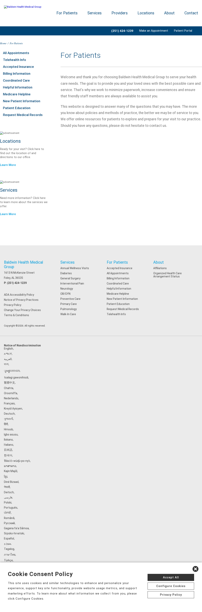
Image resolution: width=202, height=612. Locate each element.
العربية (8, 359)
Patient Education (16, 108)
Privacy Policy (12, 304)
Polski (7, 502)
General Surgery (70, 278)
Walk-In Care (68, 314)
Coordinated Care (16, 80)
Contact (191, 13)
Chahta (8, 388)
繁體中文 (9, 382)
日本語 (8, 449)
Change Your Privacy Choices (22, 310)
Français (9, 403)
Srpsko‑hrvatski (14, 533)
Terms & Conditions (16, 315)
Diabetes (66, 273)
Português (10, 507)
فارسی (8, 497)
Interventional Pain (72, 283)
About (169, 13)
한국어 (8, 455)
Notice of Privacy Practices (21, 299)
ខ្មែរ (5, 476)
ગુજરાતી (8, 418)
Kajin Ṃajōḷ (10, 471)
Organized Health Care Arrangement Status (167, 275)
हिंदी (6, 424)
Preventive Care (70, 298)
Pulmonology (68, 309)
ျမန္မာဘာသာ (12, 370)
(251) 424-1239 (17, 282)
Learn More (8, 165)
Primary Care (68, 304)
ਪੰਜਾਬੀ (7, 512)
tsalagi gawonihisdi (16, 377)
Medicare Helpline (17, 94)
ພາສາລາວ (10, 466)
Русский (9, 523)
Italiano (8, 444)
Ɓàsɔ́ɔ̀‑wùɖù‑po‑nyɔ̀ (17, 460)
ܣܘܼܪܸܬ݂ (7, 543)
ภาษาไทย (9, 554)
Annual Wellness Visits (74, 268)
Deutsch (9, 413)
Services (94, 13)
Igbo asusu (11, 434)
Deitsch (9, 492)
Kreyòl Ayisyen (13, 408)
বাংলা (6, 364)
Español (9, 538)
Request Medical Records (23, 115)
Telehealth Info (14, 60)
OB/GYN (65, 293)
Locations (145, 13)
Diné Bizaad (11, 481)
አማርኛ (8, 353)
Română (9, 518)
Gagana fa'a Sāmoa (16, 528)
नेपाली (7, 487)
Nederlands (11, 398)
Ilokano (8, 439)
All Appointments (16, 53)
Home (3, 43)
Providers (119, 13)
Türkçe (8, 560)
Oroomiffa (10, 393)
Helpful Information (17, 87)
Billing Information (16, 73)
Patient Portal (183, 30)
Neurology (66, 288)
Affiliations (160, 268)
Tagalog (9, 548)
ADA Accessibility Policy (19, 294)
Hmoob (8, 429)
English (8, 348)
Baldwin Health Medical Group (23, 264)
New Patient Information (21, 101)
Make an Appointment (153, 30)
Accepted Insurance (18, 67)
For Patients (67, 13)
